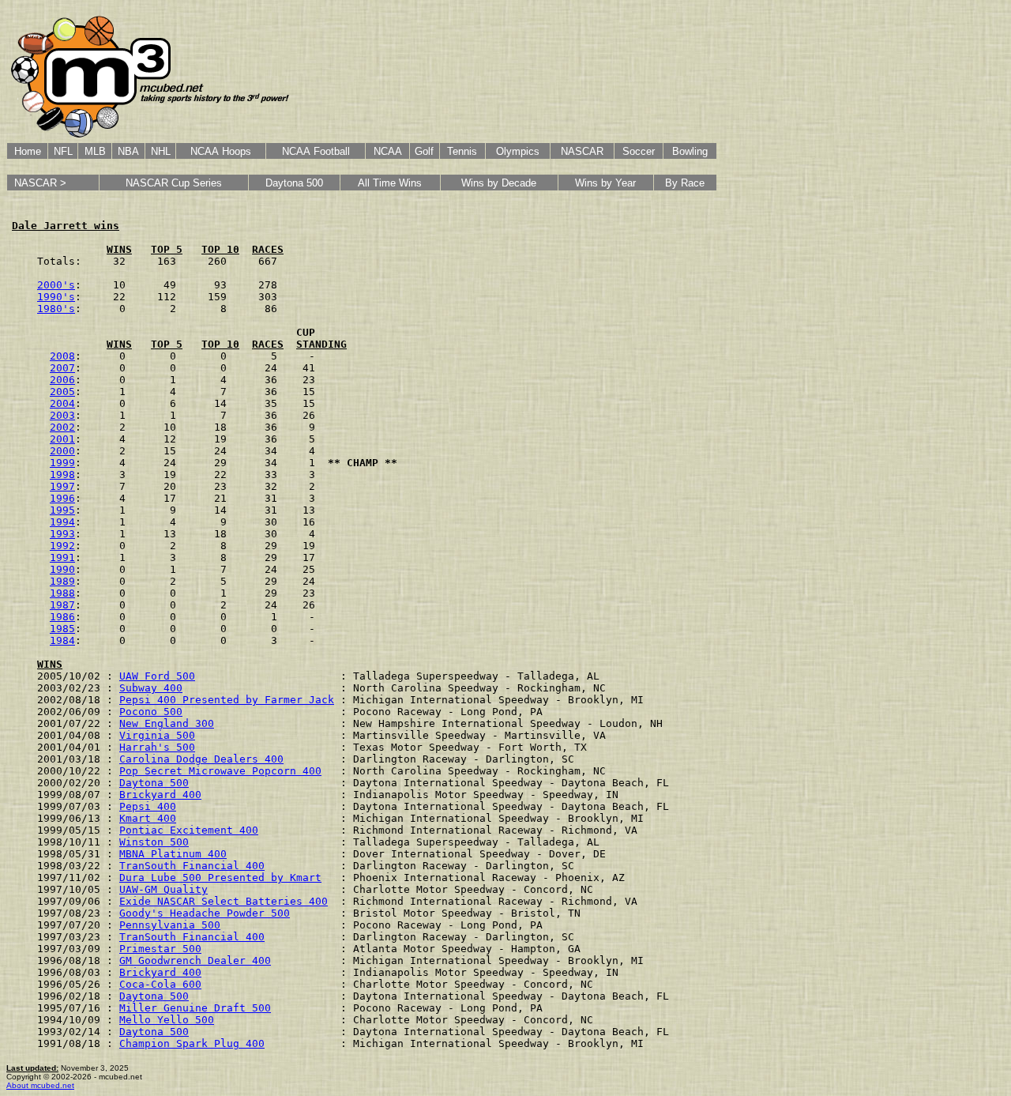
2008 (62, 356)
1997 (62, 486)
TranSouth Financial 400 (192, 866)
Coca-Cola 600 (160, 984)
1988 (62, 593)
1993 (62, 534)
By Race (685, 183)
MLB (95, 151)
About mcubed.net (40, 1085)
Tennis (462, 151)
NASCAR (582, 151)
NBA (128, 151)
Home (27, 151)
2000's (56, 285)
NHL (161, 151)
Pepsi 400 (147, 806)
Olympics (517, 151)
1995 (62, 510)
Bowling (690, 151)
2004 (62, 403)
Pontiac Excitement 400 (188, 830)
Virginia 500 (157, 735)
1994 (62, 522)
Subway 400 (150, 688)
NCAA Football (316, 151)
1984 (62, 640)
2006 (62, 380)
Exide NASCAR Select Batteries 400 (223, 901)
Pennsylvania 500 (169, 925)
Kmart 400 (147, 818)
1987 (62, 605)
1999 (62, 463)
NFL (63, 151)
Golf (424, 151)
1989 (62, 581)
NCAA (388, 151)
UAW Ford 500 (157, 676)
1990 (62, 569)
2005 (62, 391)
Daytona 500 (294, 183)
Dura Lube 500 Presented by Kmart (220, 877)
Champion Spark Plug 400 (192, 1043)
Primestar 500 (160, 949)
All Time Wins (390, 183)
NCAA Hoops (220, 151)
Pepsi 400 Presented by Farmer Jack (226, 700)
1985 (62, 629)
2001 (62, 439)
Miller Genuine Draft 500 (195, 1008)
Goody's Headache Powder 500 (204, 913)
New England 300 (166, 723)
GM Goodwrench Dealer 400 (195, 960)
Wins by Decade (498, 183)
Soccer (638, 151)
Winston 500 (154, 842)
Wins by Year (605, 183)
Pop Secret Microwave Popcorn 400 (220, 771)
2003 (62, 415)
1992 (62, 546)
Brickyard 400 (160, 794)
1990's (56, 297)
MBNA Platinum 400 (173, 854)
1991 (62, 557)
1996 (62, 498)
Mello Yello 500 (166, 1020)
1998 (62, 474)
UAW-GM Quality (163, 889)
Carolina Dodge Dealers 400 (201, 759)
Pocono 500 (150, 711)
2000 (62, 451)
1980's (56, 308)
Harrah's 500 (157, 747)
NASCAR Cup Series (174, 183)
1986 (62, 617)
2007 (62, 368)
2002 (62, 427)
